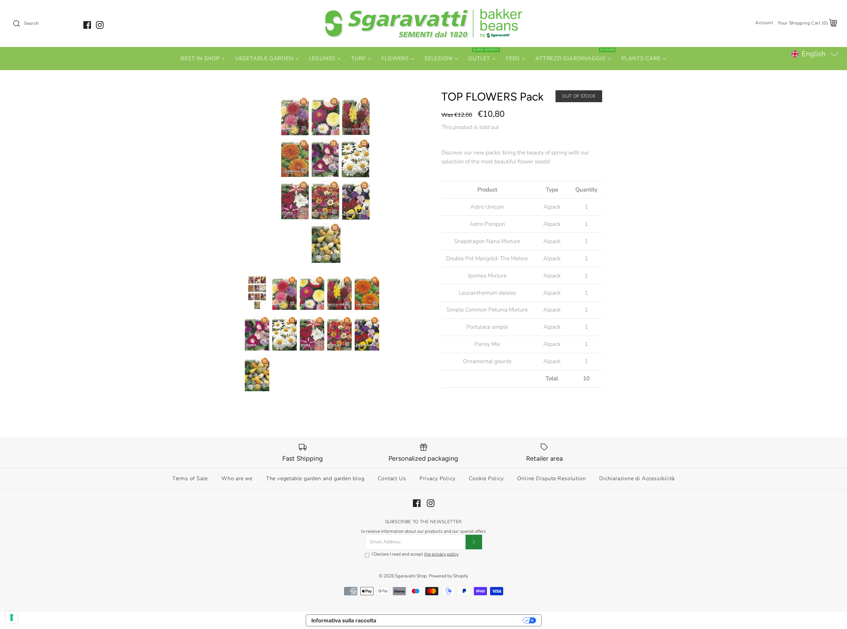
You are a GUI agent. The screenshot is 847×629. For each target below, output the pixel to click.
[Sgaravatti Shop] (423, 11)
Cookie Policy (486, 478)
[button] (814, 54)
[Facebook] (87, 25)
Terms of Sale (190, 478)
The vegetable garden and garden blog (315, 478)
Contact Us (392, 478)
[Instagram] (100, 25)
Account (764, 23)
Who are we (236, 478)
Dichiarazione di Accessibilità (637, 478)
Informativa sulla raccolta (343, 620)
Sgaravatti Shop (411, 576)
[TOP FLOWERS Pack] (325, 179)
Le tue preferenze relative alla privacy (452, 620)
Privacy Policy (437, 478)
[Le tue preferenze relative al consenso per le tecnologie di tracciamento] (11, 617)
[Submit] (474, 542)
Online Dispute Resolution (551, 478)
